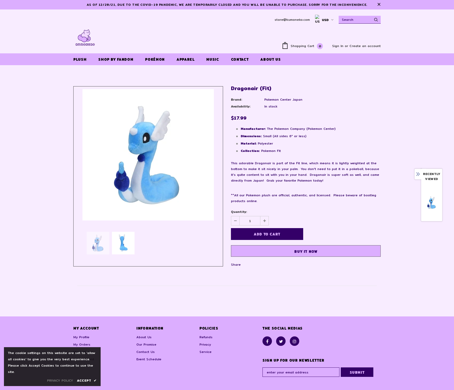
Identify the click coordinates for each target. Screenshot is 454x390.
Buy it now (305, 251)
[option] (148, 154)
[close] (378, 4)
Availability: (240, 106)
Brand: (236, 99)
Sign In (338, 45)
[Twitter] (281, 341)
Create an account (365, 45)
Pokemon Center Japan (283, 99)
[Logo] (85, 37)
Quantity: (239, 211)
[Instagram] (294, 341)
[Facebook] (267, 341)
